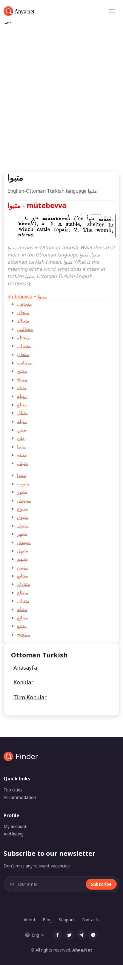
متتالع (22, 592)
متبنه (22, 455)
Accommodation (20, 797)
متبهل (22, 550)
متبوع (22, 508)
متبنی (22, 463)
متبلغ (22, 404)
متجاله (23, 337)
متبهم (22, 559)
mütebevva (19, 296)
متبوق (23, 517)
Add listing (14, 834)
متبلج (22, 371)
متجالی (24, 346)
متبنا (21, 446)
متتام (22, 609)
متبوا (42, 296)
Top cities (13, 790)
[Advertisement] (61, 107)
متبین (22, 567)
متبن (21, 429)
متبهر (22, 534)
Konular (23, 682)
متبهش (24, 542)
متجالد (23, 320)
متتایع (22, 617)
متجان (23, 354)
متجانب (24, 362)
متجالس (25, 329)
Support (66, 920)
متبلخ (22, 379)
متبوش (24, 500)
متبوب (23, 483)
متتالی (23, 601)
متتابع (22, 575)
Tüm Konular (30, 697)
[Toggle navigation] (111, 11)
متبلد (22, 388)
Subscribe (101, 884)
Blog (47, 920)
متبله (22, 421)
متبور (22, 492)
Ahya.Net (82, 950)
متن (21, 438)
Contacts (90, 920)
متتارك (23, 584)
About (30, 920)
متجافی (24, 304)
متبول (23, 525)
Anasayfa (25, 667)
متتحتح (23, 634)
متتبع (22, 626)
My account (15, 826)
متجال (23, 312)
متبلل (22, 413)
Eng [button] (35, 935)
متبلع (22, 396)
